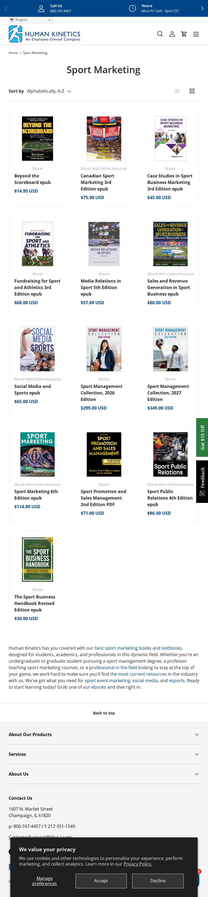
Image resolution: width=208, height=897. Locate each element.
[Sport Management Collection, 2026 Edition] (104, 349)
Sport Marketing (35, 52)
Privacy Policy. (137, 864)
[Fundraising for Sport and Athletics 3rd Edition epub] (37, 244)
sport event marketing (107, 681)
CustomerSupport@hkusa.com (40, 837)
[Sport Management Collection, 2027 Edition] (170, 349)
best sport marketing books (123, 648)
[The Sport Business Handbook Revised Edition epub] (37, 559)
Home (13, 52)
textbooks (171, 648)
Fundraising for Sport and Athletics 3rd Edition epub (37, 287)
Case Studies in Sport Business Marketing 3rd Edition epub (170, 182)
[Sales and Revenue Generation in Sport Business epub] (170, 244)
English (21, 20)
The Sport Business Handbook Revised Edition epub (34, 603)
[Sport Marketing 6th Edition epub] (37, 454)
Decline (157, 881)
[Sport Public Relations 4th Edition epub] (170, 454)
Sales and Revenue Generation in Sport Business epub (168, 287)
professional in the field (113, 668)
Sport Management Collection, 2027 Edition (168, 392)
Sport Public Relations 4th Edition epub (170, 497)
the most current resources (138, 674)
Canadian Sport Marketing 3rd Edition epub (97, 182)
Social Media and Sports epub (32, 389)
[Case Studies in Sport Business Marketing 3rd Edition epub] (170, 138)
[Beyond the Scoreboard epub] (37, 138)
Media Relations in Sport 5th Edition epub (101, 287)
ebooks (98, 687)
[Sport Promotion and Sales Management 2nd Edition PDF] (104, 454)
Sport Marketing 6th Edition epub (36, 494)
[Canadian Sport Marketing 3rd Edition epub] (104, 138)
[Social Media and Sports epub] (37, 349)
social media (145, 681)
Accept (101, 881)
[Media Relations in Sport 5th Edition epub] (104, 244)
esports (177, 681)
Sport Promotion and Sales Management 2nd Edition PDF (103, 497)
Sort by (16, 91)
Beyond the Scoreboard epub (32, 179)
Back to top (104, 712)
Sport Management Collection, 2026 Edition (101, 392)
